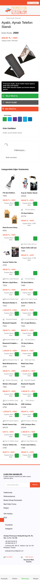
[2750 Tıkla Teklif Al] (17, 374)
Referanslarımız (9, 496)
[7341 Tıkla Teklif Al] (35, 334)
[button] (36, 11)
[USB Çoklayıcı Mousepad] (29, 421)
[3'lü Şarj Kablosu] (11, 182)
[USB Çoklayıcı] (29, 401)
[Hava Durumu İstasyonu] (11, 217)
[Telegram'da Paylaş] (10, 119)
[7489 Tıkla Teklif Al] (35, 456)
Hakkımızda (8, 492)
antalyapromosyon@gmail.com (14, 551)
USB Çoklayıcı (26, 404)
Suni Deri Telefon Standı (30, 303)
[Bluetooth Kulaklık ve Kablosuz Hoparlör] (11, 340)
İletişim (6, 508)
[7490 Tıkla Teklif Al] (35, 293)
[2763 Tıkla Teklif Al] (17, 273)
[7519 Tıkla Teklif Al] (35, 354)
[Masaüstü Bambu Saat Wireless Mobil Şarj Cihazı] (11, 299)
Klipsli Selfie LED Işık (29, 248)
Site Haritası (8, 514)
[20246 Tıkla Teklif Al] (35, 435)
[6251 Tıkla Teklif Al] (17, 238)
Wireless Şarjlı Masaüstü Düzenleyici (16, 282)
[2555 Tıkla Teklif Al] (35, 314)
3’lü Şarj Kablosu (27, 343)
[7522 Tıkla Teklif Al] (17, 334)
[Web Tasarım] (28, 557)
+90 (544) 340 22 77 (11, 543)
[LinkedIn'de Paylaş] (30, 119)
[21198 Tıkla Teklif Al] (35, 415)
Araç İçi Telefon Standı (29, 193)
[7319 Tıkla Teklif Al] (17, 293)
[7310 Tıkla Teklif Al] (17, 314)
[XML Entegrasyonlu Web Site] (11, 557)
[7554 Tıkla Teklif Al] (17, 354)
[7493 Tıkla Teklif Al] (17, 204)
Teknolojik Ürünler (13, 18)
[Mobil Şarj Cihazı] (29, 360)
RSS (5, 517)
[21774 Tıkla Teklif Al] (35, 238)
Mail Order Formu (10, 504)
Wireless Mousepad (10, 384)
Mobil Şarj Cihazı (27, 363)
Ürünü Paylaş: (7, 115)
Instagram (8, 529)
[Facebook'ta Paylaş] (20, 119)
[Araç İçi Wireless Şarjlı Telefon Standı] (11, 401)
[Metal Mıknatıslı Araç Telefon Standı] (11, 360)
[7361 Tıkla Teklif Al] (17, 395)
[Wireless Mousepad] (11, 380)
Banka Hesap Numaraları (13, 500)
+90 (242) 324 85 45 (11, 541)
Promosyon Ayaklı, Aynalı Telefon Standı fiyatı (18, 83)
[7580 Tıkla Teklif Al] (35, 273)
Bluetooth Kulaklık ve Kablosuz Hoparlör (17, 343)
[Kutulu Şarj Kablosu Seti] (29, 441)
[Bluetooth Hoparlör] (11, 319)
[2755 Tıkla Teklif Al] (17, 415)
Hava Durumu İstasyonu (11, 227)
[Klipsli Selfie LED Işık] (29, 244)
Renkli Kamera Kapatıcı (11, 424)
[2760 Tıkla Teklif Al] (17, 456)
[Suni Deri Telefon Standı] (29, 299)
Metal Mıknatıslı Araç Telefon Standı (16, 363)
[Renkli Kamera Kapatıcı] (11, 421)
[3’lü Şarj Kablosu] (29, 340)
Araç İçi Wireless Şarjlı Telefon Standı (16, 404)
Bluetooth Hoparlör (10, 323)
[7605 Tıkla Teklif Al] (35, 374)
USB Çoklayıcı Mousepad (30, 424)
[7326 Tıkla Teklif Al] (35, 395)
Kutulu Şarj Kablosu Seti (30, 445)
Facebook (9, 525)
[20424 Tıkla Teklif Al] (35, 204)
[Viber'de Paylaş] (15, 119)
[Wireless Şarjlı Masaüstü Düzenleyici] (11, 279)
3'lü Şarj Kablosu (9, 193)
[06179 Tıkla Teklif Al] (17, 435)
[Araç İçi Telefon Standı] (29, 182)
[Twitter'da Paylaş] (25, 119)
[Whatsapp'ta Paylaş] (5, 119)
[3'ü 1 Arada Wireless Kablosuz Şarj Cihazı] (29, 319)
